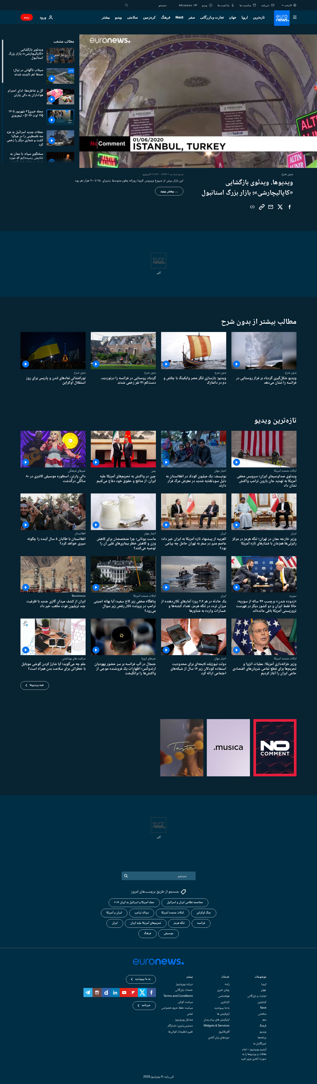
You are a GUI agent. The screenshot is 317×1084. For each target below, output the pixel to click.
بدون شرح (291, 372)
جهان (232, 17)
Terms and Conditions (178, 996)
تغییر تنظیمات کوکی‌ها (180, 1031)
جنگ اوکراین (203, 913)
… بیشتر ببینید (169, 191)
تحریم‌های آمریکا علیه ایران (145, 923)
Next (179, 17)
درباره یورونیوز (184, 984)
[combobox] (148, 5)
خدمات (225, 977)
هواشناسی (223, 996)
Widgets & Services (216, 1025)
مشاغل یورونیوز (184, 1020)
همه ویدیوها (37, 685)
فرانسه (201, 923)
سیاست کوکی (185, 1002)
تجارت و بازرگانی (212, 17)
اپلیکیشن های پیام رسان (216, 1020)
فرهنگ (165, 17)
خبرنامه (146, 1005)
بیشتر (189, 977)
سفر (191, 17)
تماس (190, 1014)
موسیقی (168, 933)
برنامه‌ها (262, 1038)
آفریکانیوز (224, 1031)
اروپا (245, 17)
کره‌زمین (149, 17)
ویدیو (118, 17)
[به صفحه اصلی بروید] (282, 18)
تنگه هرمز (179, 923)
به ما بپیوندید (221, 1008)
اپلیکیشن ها (223, 1014)
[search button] (126, 5)
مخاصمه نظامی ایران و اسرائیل (185, 902)
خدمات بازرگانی (184, 990)
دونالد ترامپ (142, 913)
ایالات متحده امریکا (285, 471)
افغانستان (80, 533)
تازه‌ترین (259, 17)
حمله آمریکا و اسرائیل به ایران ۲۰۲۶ (134, 902)
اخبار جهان (220, 471)
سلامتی (132, 17)
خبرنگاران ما (259, 1043)
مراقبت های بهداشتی (74, 658)
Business (79, 596)
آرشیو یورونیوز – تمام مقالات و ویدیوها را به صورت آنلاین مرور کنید (253, 1054)
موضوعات (260, 977)
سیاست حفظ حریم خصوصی (177, 1008)
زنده (26, 17)
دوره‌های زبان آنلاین (218, 1038)
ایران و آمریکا (114, 913)
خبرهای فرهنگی (77, 471)
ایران (294, 533)
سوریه (293, 596)
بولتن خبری (223, 990)
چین (153, 471)
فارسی (288, 5)
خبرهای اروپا (148, 658)
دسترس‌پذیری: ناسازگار (180, 1025)
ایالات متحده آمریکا (172, 913)
